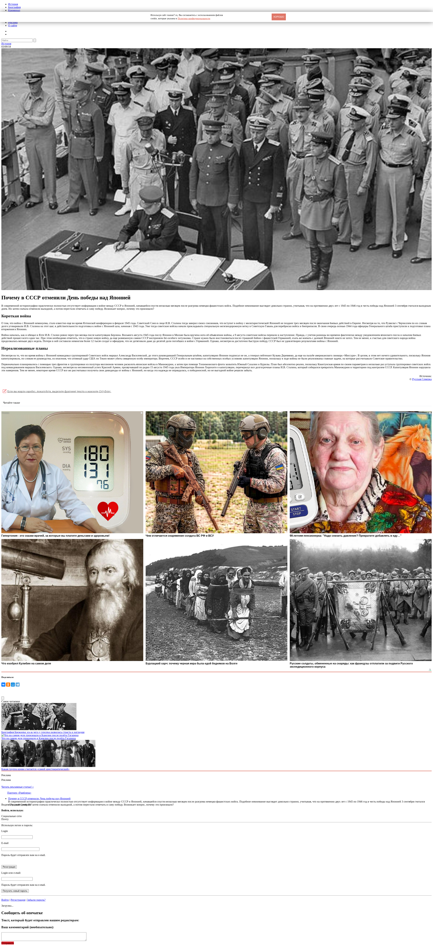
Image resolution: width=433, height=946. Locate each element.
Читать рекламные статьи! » (17, 786)
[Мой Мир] (13, 685)
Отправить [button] (7, 943)
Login (4, 831)
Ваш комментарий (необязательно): (27, 927)
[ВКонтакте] (3, 685)
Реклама (13, 22)
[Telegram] (18, 685)
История (13, 4)
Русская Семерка (422, 379)
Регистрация (18, 899)
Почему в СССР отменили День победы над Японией (39, 798)
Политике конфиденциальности (194, 18)
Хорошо (278, 16)
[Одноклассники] (8, 685)
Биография (14, 7)
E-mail (4, 843)
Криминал (14, 10)
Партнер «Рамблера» (19, 792)
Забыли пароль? (36, 899)
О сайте (12, 25)
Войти (5, 899)
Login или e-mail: (11, 872)
